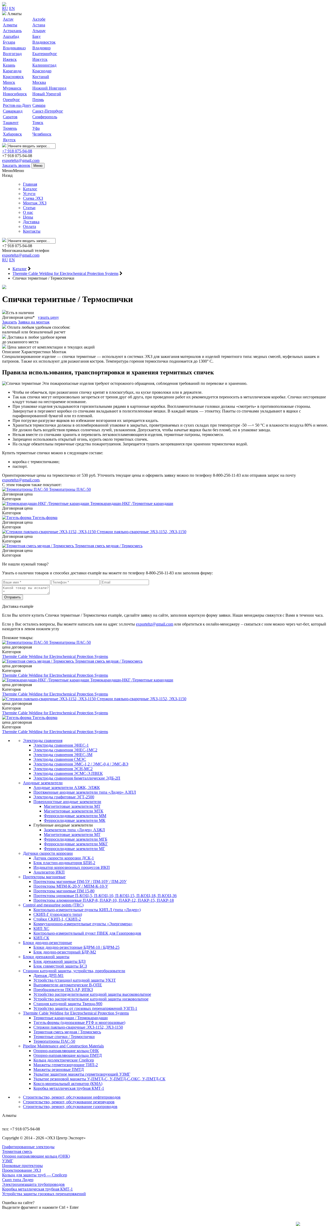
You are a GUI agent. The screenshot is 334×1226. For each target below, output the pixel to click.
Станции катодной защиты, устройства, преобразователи (74, 971)
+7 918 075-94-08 (17, 151)
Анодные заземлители (43, 783)
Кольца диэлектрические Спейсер (63, 1060)
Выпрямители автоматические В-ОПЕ (67, 985)
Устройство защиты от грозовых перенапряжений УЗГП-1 (85, 1008)
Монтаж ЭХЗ (34, 203)
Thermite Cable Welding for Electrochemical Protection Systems (55, 656)
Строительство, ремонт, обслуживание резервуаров (69, 1102)
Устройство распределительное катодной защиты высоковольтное (92, 994)
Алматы (10, 25)
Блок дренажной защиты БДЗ (59, 961)
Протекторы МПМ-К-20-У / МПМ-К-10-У (70, 886)
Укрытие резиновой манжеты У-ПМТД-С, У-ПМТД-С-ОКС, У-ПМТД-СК (99, 1079)
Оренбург (11, 99)
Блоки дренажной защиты (46, 956)
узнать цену (48, 317)
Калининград (44, 65)
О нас (28, 212)
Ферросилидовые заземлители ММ (75, 816)
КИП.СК (41, 938)
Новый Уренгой (46, 94)
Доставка (31, 222)
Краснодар (41, 71)
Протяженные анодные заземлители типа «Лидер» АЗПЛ (84, 792)
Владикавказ (14, 48)
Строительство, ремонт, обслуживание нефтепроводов (72, 1097)
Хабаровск (12, 134)
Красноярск (13, 76)
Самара (38, 105)
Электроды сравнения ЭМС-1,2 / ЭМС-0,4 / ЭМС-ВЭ (80, 764)
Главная (30, 184)
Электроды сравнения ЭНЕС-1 (61, 745)
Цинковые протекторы (22, 1165)
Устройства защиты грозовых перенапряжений (44, 1194)
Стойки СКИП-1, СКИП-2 (57, 919)
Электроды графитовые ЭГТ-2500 (63, 797)
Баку (36, 36)
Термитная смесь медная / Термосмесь (67, 1032)
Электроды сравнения (42, 740)
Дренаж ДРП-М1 (48, 975)
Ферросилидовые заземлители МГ (74, 848)
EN (12, 8)
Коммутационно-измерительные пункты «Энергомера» (83, 924)
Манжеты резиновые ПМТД (58, 1069)
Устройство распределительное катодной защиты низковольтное (90, 999)
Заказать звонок (16, 165)
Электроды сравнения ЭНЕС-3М (62, 754)
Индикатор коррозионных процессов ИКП (71, 867)
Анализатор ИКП (49, 872)
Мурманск (12, 88)
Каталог (30, 189)
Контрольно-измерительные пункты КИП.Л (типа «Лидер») (87, 909)
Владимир (41, 48)
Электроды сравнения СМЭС (59, 759)
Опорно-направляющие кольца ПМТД (67, 1055)
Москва (39, 82)
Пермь (38, 99)
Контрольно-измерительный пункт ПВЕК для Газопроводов (87, 933)
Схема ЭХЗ (33, 198)
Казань (9, 65)
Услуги (29, 193)
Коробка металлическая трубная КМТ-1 (68, 1088)
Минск (9, 82)
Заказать (9, 322)
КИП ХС (41, 928)
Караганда (12, 71)
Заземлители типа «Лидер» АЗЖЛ (74, 830)
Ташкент (11, 122)
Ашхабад (11, 36)
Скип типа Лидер (17, 1179)
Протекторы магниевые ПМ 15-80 (63, 891)
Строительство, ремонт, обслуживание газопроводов (70, 1106)
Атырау (39, 30)
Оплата (29, 226)
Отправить (12, 597)
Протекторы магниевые (44, 877)
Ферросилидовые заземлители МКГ (76, 844)
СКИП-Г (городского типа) (57, 914)
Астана (38, 25)
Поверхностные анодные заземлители (67, 801)
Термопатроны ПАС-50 (54, 1041)
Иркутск (39, 59)
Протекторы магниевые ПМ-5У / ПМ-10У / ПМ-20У (80, 881)
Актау (8, 19)
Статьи (29, 207)
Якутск (9, 140)
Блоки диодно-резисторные (47, 942)
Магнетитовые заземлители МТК (73, 811)
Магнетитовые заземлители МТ (72, 806)
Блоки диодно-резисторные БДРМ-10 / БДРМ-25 (76, 947)
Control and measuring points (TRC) (53, 905)
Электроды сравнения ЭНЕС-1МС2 (65, 750)
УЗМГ (7, 1161)
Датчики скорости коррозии (48, 853)
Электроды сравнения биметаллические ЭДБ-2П (76, 778)
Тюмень (10, 128)
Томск (37, 122)
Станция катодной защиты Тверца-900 (67, 1003)
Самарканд (12, 111)
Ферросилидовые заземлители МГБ (75, 839)
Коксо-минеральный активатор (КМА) (67, 1083)
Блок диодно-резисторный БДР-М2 (64, 952)
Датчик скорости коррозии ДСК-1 (63, 858)
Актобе (38, 19)
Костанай (40, 76)
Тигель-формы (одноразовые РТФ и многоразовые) (79, 1022)
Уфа (36, 128)
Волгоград (12, 53)
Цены (28, 217)
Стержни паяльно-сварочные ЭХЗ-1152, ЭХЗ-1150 (78, 1027)
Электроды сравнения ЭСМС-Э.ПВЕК (68, 773)
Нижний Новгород (49, 88)
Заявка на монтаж (34, 322)
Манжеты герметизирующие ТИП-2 (65, 1065)
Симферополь (44, 117)
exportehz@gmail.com (20, 160)
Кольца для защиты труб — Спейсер (34, 1175)
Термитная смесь (17, 1151)
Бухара (9, 42)
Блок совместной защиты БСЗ (60, 966)
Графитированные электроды (28, 1147)
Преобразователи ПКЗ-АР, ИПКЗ (63, 989)
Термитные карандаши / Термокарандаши (70, 1018)
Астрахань (12, 30)
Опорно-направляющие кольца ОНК (66, 1050)
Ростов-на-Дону (17, 105)
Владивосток (44, 42)
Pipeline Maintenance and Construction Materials (63, 1046)
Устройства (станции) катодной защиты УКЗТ (74, 980)
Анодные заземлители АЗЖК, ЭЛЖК (66, 787)
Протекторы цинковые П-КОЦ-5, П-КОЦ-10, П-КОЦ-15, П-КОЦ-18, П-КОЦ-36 (105, 895)
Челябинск (41, 134)
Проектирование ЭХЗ (21, 1170)
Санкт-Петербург (47, 111)
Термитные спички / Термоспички (64, 1036)
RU (5, 8)
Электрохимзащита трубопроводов (33, 1184)
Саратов (10, 117)
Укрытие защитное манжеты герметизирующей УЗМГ (81, 1074)
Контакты (31, 231)
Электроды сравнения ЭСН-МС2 (63, 769)
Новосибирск (15, 94)
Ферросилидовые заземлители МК (74, 820)
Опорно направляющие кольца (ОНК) (36, 1156)
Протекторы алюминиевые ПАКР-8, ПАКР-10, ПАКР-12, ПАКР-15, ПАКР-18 (103, 900)
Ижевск (10, 59)
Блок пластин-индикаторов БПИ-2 (64, 862)
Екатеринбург (44, 53)
